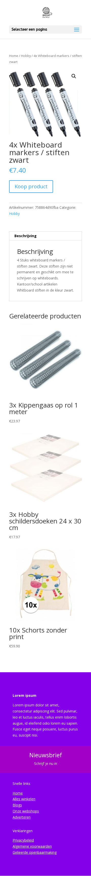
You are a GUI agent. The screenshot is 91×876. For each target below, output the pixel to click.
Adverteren (22, 817)
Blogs (17, 805)
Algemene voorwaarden (32, 846)
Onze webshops (26, 811)
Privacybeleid (23, 840)
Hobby (26, 55)
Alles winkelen (24, 799)
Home (13, 55)
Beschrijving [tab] (25, 235)
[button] (73, 76)
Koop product (31, 186)
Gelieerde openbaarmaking (35, 852)
